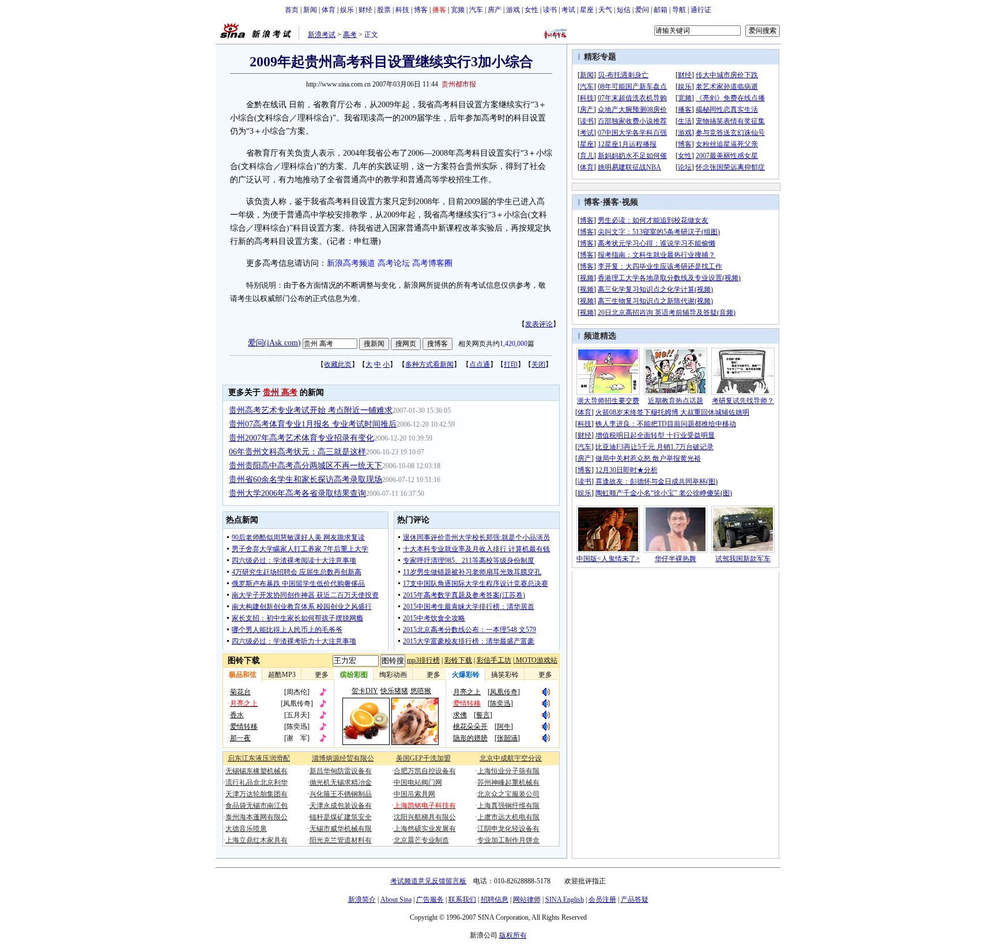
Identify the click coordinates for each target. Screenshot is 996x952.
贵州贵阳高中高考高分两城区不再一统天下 (305, 465)
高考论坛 (394, 263)
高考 (350, 35)
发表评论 (539, 324)
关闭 (538, 364)
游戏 (513, 10)
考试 (568, 10)
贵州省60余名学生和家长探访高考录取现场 (305, 479)
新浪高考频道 (351, 263)
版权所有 (513, 935)
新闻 (310, 10)
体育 (328, 10)
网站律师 (527, 899)
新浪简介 (362, 899)
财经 (365, 10)
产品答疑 (634, 899)
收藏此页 (338, 364)
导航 (679, 10)
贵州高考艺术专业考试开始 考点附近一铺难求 (311, 410)
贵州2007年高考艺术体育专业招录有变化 (301, 438)
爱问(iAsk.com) (274, 342)
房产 (494, 10)
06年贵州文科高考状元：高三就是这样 (297, 451)
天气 (605, 10)
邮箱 (660, 10)
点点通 (479, 364)
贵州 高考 (280, 392)
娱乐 (347, 10)
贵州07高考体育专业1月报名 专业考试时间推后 (313, 424)
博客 (421, 10)
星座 (587, 10)
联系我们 (462, 899)
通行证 (701, 10)
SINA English (564, 899)
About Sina (396, 899)
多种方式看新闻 (429, 364)
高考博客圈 (432, 263)
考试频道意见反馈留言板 (428, 881)
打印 (511, 364)
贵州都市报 (459, 84)
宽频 (458, 10)
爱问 (642, 10)
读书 (550, 10)
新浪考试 (321, 35)
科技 (402, 10)
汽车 (476, 10)
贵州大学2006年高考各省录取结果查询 (297, 493)
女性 (531, 10)
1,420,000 (513, 344)
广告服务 (430, 899)
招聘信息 (494, 899)
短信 (624, 10)
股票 (384, 10)
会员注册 (602, 899)
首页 (292, 10)
